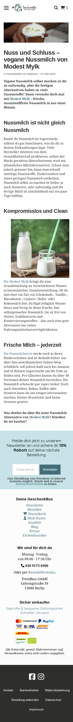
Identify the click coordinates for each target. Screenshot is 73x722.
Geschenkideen (14, 74)
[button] (6, 8)
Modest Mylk (20, 99)
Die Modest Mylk (16, 281)
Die (7, 353)
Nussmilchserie (21, 353)
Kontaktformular (41, 572)
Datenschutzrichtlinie (29, 484)
